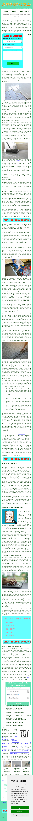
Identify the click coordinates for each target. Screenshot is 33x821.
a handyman (13, 740)
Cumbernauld (21, 434)
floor (29, 515)
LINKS (17, 8)
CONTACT (24, 8)
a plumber (24, 746)
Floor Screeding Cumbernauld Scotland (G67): (15, 18)
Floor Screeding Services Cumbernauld (14, 680)
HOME (13, 8)
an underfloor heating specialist (19, 752)
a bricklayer (23, 750)
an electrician (14, 747)
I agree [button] (20, 808)
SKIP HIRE (14, 745)
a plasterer (15, 742)
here (28, 677)
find (7, 648)
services (22, 452)
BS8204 (18, 160)
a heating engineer (8, 739)
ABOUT (20, 8)
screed (6, 114)
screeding (5, 664)
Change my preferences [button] (20, 815)
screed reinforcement (8, 525)
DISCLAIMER (29, 8)
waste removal (14, 753)
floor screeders (14, 445)
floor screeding (25, 449)
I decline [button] (19, 811)
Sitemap (3, 802)
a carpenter (24, 743)
